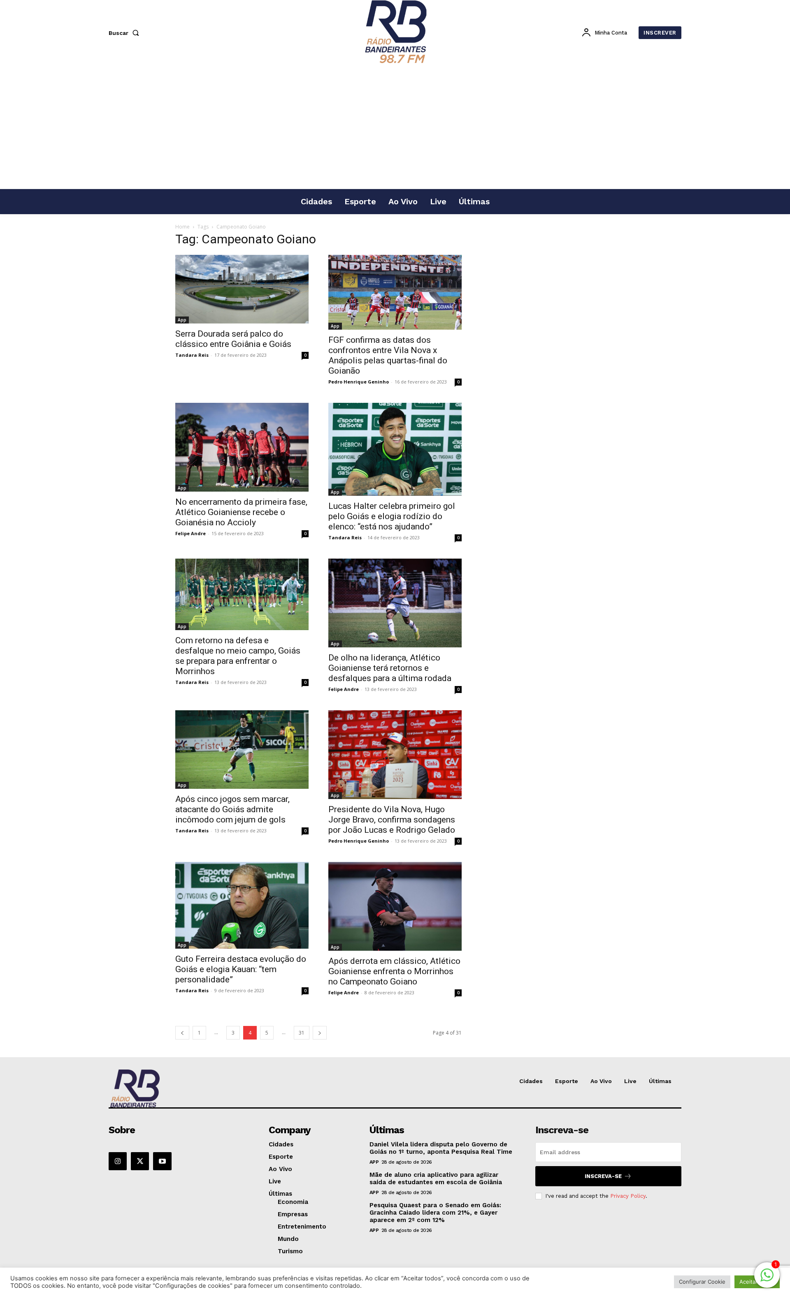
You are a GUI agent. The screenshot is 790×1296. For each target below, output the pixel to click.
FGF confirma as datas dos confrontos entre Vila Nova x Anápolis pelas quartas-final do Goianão (387, 355)
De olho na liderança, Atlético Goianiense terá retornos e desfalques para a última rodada (389, 668)
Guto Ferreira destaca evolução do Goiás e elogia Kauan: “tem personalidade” (240, 969)
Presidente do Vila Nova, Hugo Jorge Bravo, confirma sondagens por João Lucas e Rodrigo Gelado (391, 819)
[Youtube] (162, 1161)
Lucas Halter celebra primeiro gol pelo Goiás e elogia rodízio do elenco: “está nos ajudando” (391, 516)
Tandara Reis (192, 355)
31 (301, 1032)
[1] (767, 1279)
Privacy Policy (628, 1196)
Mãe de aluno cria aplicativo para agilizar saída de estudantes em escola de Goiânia (435, 1178)
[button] (125, 33)
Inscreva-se (603, 1176)
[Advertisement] (395, 127)
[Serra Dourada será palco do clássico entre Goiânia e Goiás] (242, 289)
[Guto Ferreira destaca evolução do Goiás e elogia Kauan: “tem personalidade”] (242, 905)
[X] (140, 1161)
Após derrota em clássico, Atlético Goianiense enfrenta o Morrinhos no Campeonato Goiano (394, 971)
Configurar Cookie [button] (702, 1281)
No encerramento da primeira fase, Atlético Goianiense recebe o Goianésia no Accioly (241, 512)
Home (182, 226)
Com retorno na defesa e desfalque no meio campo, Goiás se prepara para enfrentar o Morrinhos (237, 655)
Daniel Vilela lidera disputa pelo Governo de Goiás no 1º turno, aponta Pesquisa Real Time (440, 1148)
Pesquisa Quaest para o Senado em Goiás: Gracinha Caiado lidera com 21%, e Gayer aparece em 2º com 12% (435, 1212)
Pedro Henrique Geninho (358, 382)
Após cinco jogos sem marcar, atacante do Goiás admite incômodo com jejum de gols (232, 809)
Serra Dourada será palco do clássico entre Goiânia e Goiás (233, 339)
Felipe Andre (190, 533)
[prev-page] (182, 1033)
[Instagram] (118, 1161)
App (182, 320)
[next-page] (320, 1033)
